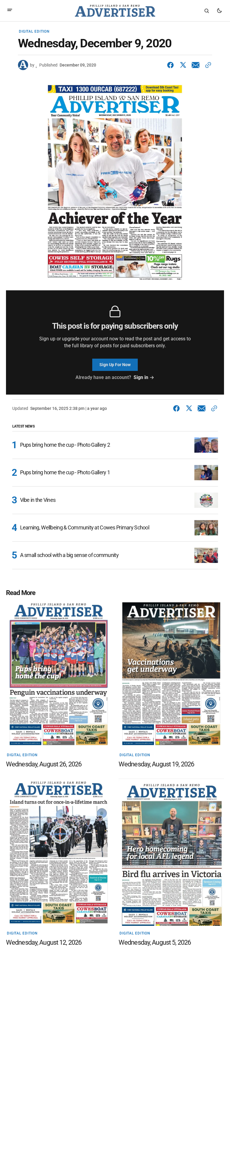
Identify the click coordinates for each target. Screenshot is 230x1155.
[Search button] (206, 11)
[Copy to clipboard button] (207, 65)
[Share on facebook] (172, 65)
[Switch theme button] (219, 11)
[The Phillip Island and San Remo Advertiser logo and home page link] (115, 11)
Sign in (141, 377)
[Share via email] (195, 65)
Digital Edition (34, 31)
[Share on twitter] (183, 65)
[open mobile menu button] (9, 10)
